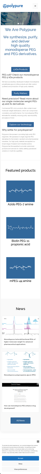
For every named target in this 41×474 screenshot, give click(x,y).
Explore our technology (20, 124)
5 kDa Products (20, 69)
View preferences (20, 469)
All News (20, 420)
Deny (20, 464)
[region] (20, 18)
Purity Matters (20, 93)
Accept (20, 458)
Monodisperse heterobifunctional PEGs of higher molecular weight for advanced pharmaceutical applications (20, 341)
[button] (38, 442)
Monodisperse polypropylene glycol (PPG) (20, 375)
